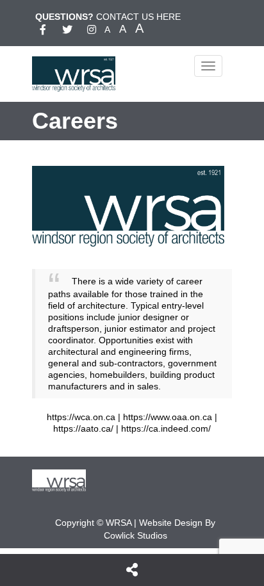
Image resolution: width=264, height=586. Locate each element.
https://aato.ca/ (83, 428)
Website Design (170, 522)
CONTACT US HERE (138, 17)
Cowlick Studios (135, 535)
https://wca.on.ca (81, 417)
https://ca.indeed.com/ (166, 428)
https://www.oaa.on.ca (167, 417)
